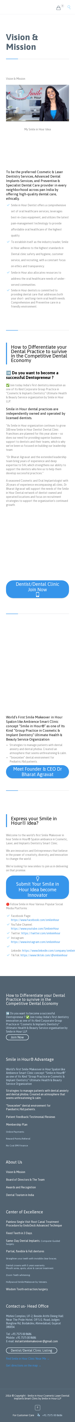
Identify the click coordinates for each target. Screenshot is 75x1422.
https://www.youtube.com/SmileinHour (35, 928)
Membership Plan (16, 1124)
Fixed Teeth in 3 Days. (19, 1233)
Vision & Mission (15, 1172)
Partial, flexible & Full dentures (25, 1251)
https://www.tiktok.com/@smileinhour (44, 955)
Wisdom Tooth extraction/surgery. (27, 1289)
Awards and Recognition (21, 1187)
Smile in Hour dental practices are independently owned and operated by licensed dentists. (35, 413)
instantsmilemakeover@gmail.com (36, 1341)
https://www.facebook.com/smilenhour (35, 920)
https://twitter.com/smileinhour (40, 933)
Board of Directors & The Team (25, 1179)
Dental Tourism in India (20, 1195)
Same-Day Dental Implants (23, 1240)
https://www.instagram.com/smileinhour (35, 942)
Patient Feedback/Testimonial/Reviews (30, 1117)
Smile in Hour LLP (51, 1398)
